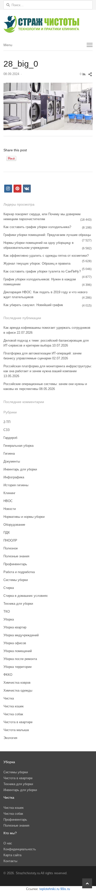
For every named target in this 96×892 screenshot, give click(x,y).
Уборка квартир (14, 627)
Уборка (8, 619)
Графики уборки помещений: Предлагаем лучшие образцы (47, 235)
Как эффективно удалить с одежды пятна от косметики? (46, 255)
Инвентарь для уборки (20, 469)
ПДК (6, 532)
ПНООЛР (10, 540)
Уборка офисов (14, 643)
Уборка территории (17, 667)
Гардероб (10, 438)
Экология (10, 738)
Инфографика (13, 477)
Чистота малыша (16, 730)
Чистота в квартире (17, 722)
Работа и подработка (19, 572)
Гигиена (9, 453)
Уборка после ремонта (20, 659)
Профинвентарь (15, 564)
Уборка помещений (17, 651)
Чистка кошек (13, 706)
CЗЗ (6, 430)
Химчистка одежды (17, 690)
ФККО (7, 675)
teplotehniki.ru (49, 889)
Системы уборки (15, 580)
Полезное (10, 548)
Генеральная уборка (18, 445)
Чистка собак (13, 714)
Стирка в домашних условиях (25, 596)
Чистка (8, 698)
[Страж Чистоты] (48, 24)
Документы (11, 461)
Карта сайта (12, 855)
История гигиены (15, 485)
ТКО (6, 611)
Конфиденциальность (19, 849)
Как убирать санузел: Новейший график (33, 305)
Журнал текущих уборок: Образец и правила (36, 263)
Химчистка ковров (17, 682)
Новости (9, 509)
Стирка (8, 588)
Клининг (9, 493)
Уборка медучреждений (21, 635)
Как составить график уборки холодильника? (37, 227)
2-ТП (6, 422)
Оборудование (14, 524)
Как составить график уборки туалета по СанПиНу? (42, 271)
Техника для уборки (18, 603)
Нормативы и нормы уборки (24, 517)
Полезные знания (16, 556)
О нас (7, 843)
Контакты (10, 861)
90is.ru (65, 889)
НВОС (8, 501)
